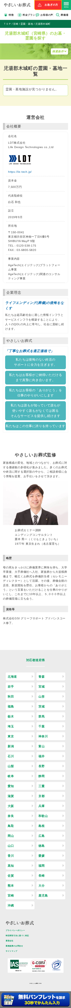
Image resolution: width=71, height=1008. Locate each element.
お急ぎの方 (51, 4)
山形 (41, 696)
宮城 (41, 686)
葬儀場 (64, 15)
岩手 (11, 686)
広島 (41, 835)
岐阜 (11, 776)
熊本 (11, 885)
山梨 (11, 766)
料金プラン (29, 15)
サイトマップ (11, 951)
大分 (41, 885)
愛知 (11, 786)
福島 (11, 706)
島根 (41, 825)
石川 (11, 756)
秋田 (11, 696)
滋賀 (11, 796)
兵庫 (41, 806)
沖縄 (11, 905)
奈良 (11, 816)
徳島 (41, 845)
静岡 (41, 776)
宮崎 (11, 895)
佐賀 (11, 875)
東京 (11, 736)
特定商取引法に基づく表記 (17, 936)
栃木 (11, 716)
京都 (41, 796)
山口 (11, 845)
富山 (41, 746)
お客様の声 (46, 15)
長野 (41, 766)
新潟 (11, 746)
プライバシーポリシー (15, 930)
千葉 (41, 726)
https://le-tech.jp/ (20, 171)
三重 (41, 786)
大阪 (11, 806)
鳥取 (11, 825)
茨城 (41, 706)
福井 (41, 756)
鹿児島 (43, 895)
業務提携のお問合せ (14, 946)
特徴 (11, 15)
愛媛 (41, 855)
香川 (11, 855)
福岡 (41, 865)
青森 (41, 676)
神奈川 (43, 736)
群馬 (41, 716)
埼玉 (11, 726)
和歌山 (43, 816)
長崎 (41, 875)
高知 (11, 865)
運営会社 (9, 941)
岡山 (11, 835)
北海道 (12, 676)
